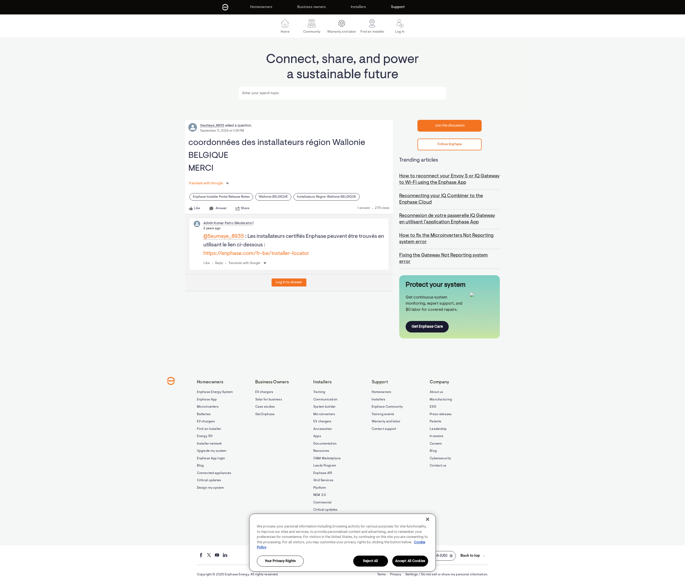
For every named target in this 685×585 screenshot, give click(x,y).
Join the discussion (450, 125)
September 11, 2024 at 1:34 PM (222, 130)
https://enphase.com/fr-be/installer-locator (256, 253)
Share (245, 208)
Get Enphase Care (427, 327)
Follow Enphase (449, 144)
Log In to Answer (289, 282)
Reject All (370, 561)
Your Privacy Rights (280, 561)
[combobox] (342, 93)
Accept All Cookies (410, 561)
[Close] (427, 519)
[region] (342, 542)
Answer (221, 208)
